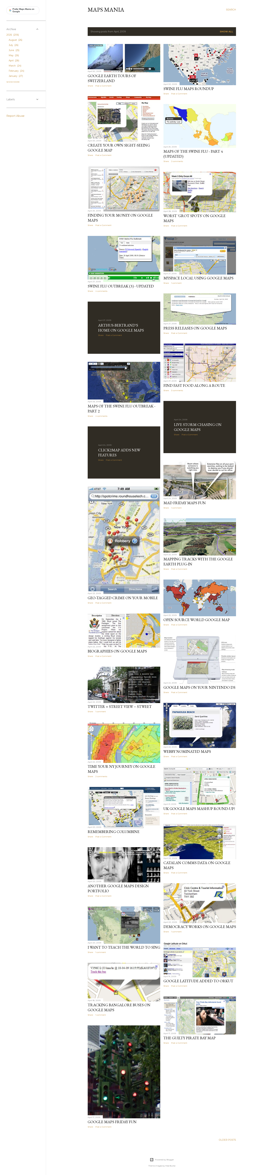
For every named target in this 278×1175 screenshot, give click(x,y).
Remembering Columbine (113, 831)
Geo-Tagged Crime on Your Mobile (123, 597)
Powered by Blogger (164, 1159)
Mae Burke (170, 1166)
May (13, 55)
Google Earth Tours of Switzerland (112, 78)
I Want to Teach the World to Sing (124, 947)
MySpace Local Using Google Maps (198, 278)
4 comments (101, 291)
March (15, 65)
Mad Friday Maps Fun (184, 502)
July (13, 45)
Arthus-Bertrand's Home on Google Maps (121, 328)
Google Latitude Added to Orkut (198, 980)
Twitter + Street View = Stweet (120, 706)
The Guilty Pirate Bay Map (189, 1037)
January (15, 76)
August (15, 39)
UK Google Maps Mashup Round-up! (199, 808)
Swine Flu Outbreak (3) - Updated (121, 286)
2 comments (177, 161)
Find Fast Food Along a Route (194, 385)
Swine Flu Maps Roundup (188, 88)
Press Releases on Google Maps (195, 328)
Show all (226, 31)
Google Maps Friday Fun (112, 1121)
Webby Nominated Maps (187, 751)
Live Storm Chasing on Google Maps (198, 427)
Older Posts (227, 1139)
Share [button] (90, 86)
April (14, 60)
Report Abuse (15, 115)
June (14, 50)
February (16, 70)
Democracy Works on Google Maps (199, 926)
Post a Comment (103, 86)
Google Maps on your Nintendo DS (199, 687)
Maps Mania (106, 9)
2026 (12, 34)
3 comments (177, 390)
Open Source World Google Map (196, 619)
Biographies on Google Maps (117, 651)
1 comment (176, 283)
